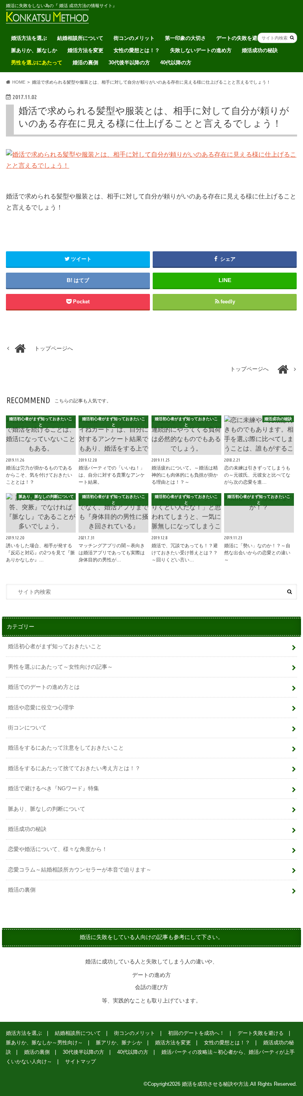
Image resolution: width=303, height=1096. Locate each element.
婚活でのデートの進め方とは (44, 687)
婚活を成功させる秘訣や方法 (215, 1084)
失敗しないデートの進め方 (201, 50)
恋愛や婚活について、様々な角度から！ (57, 849)
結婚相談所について (80, 38)
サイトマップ (80, 1061)
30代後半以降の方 (129, 62)
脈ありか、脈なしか (34, 50)
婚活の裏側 (85, 62)
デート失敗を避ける (261, 1033)
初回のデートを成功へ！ (196, 1033)
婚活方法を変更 (85, 50)
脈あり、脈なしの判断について (46, 809)
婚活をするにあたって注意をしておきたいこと (66, 747)
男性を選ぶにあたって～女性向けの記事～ (60, 667)
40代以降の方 (175, 62)
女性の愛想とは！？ (137, 50)
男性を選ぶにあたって (36, 62)
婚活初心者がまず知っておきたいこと (55, 646)
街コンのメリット (134, 38)
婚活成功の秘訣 (260, 50)
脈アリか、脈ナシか (119, 1043)
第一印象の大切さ (185, 38)
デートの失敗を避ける (241, 38)
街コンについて (27, 727)
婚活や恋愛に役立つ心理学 (41, 707)
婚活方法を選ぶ (29, 38)
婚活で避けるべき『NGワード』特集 (53, 788)
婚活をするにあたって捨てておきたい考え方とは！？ (74, 768)
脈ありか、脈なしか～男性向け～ (44, 1043)
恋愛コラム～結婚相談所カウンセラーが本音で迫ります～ (80, 869)
